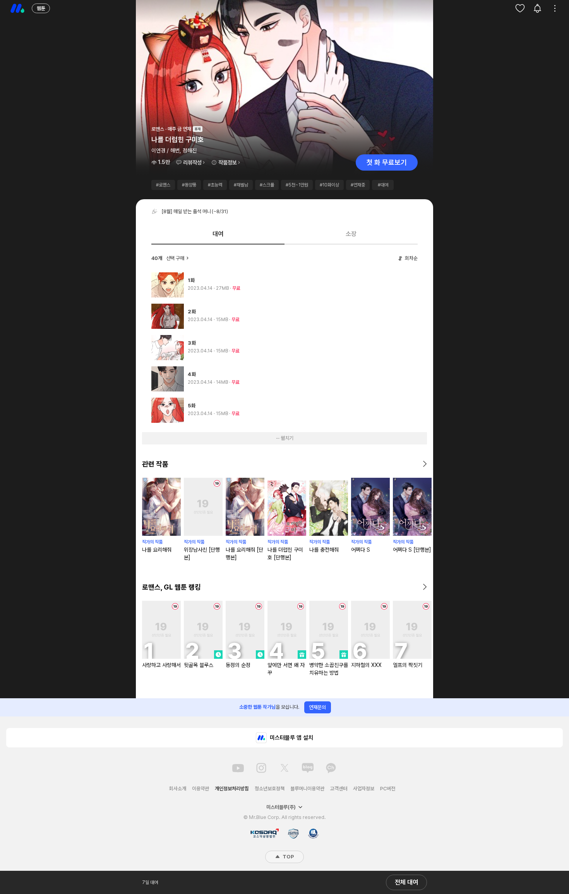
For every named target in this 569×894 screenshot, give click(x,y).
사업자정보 (363, 788)
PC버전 (387, 788)
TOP (287, 857)
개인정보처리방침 (232, 788)
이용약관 (200, 788)
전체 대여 (406, 882)
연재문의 (317, 707)
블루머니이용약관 (307, 788)
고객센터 (338, 788)
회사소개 (177, 788)
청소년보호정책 (269, 788)
